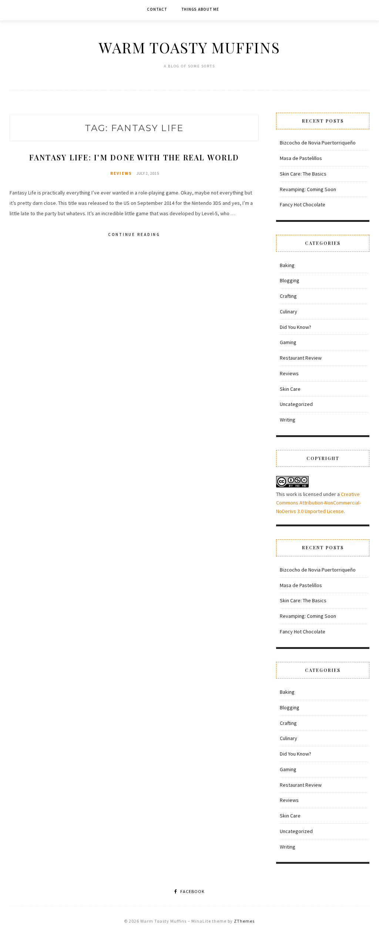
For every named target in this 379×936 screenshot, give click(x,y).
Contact (157, 9)
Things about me (200, 9)
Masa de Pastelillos (301, 158)
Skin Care (290, 389)
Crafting (288, 296)
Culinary (288, 311)
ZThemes (244, 921)
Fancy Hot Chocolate (302, 204)
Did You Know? (295, 327)
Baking (287, 265)
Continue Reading (134, 234)
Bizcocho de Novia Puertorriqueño (318, 142)
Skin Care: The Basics (303, 173)
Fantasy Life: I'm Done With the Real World (134, 157)
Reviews (121, 173)
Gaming (288, 342)
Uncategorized (296, 404)
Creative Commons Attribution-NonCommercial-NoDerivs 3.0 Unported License (318, 502)
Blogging (289, 280)
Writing (287, 419)
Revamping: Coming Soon (308, 189)
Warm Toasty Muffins (189, 47)
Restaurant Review (301, 357)
